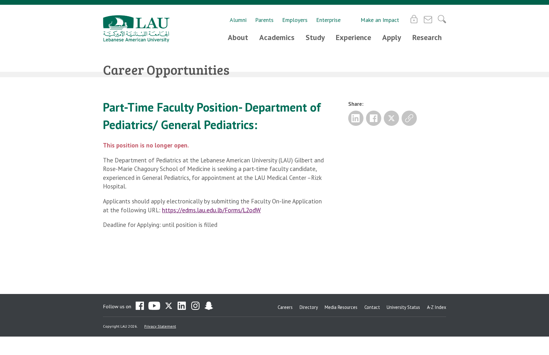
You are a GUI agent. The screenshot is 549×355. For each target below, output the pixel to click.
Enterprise (328, 20)
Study (315, 37)
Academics (277, 37)
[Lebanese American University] (136, 29)
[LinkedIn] (355, 118)
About (238, 37)
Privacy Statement (160, 326)
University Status (403, 307)
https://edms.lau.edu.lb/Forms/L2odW (211, 210)
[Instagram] (195, 306)
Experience (353, 37)
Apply (391, 37)
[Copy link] (409, 118)
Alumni (238, 20)
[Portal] (414, 19)
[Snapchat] (209, 306)
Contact (372, 307)
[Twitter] (391, 118)
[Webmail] (428, 19)
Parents (264, 20)
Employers (295, 20)
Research (427, 37)
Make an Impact (380, 20)
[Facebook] (373, 118)
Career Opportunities (166, 69)
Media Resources (341, 307)
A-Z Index (436, 307)
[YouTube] (154, 306)
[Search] (442, 19)
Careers (285, 307)
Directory (309, 307)
